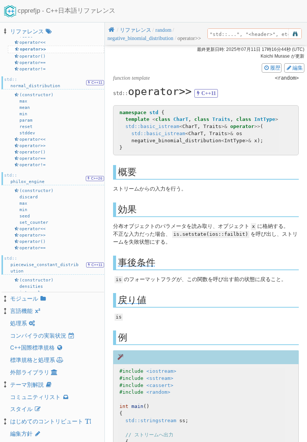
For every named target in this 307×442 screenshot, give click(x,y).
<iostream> (161, 371)
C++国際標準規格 (32, 347)
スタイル (21, 409)
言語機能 (21, 311)
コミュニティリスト (35, 397)
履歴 (275, 68)
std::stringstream (150, 420)
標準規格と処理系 (32, 360)
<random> (158, 392)
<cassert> (159, 385)
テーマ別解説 (27, 384)
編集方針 (21, 433)
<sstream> (159, 378)
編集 (297, 68)
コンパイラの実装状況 (38, 335)
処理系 (18, 323)
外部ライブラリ (29, 372)
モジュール (24, 298)
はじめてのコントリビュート (46, 421)
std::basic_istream (152, 126)
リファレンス (27, 31)
